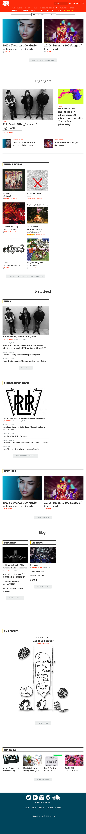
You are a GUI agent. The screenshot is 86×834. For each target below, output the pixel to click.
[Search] (70, 3)
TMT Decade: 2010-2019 (43, 15)
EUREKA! (27, 8)
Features (63, 8)
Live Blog (34, 10)
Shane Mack (8, 132)
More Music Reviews (16, 276)
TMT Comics (11, 631)
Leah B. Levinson (10, 198)
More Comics (43, 723)
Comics (59, 10)
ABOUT (27, 808)
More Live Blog (43, 587)
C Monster (8, 421)
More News (25, 368)
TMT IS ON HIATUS (69, 10)
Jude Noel (32, 268)
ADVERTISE (58, 808)
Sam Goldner (37, 567)
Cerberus (14, 10)
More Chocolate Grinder (26, 456)
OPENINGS (41, 808)
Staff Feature (18, 140)
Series (71, 8)
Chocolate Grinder (16, 383)
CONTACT (33, 808)
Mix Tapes (50, 10)
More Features (43, 517)
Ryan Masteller (10, 232)
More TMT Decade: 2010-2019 (43, 60)
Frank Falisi (40, 234)
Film (42, 10)
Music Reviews (17, 8)
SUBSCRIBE (50, 808)
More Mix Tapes (43, 779)
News (35, 8)
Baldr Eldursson (35, 198)
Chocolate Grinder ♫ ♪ (48, 8)
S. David (7, 268)
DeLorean (24, 10)
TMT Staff (8, 52)
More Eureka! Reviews (34, 276)
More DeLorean (15, 598)
